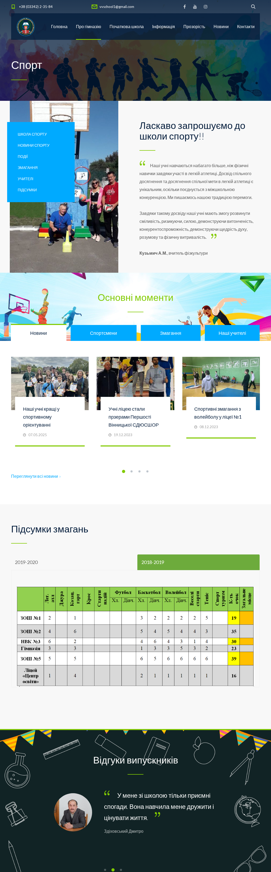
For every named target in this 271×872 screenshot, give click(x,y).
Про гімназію (88, 26)
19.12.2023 (123, 435)
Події (23, 156)
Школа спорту (32, 134)
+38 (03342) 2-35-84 (36, 7)
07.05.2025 (37, 435)
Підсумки (27, 190)
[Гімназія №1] (25, 26)
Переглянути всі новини (34, 476)
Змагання (28, 167)
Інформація (163, 26)
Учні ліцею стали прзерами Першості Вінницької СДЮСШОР (134, 417)
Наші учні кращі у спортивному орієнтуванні (41, 417)
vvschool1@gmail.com (117, 7)
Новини (221, 26)
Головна (59, 26)
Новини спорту (33, 145)
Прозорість (194, 26)
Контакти (246, 26)
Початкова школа (127, 26)
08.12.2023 (209, 427)
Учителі (25, 178)
